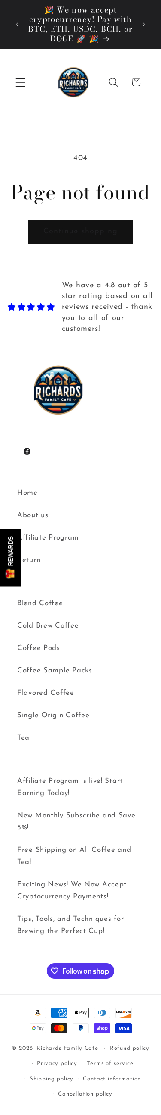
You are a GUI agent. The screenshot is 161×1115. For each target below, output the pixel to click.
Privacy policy (57, 1063)
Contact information (112, 1079)
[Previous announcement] (17, 24)
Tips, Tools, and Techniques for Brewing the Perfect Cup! (70, 925)
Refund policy (129, 1048)
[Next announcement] (143, 24)
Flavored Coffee (45, 693)
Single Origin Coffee (53, 715)
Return (28, 560)
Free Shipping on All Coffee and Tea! (74, 856)
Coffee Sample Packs (54, 670)
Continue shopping (80, 232)
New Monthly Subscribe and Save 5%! (76, 821)
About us (33, 515)
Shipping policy (52, 1079)
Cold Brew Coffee (48, 625)
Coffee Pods (38, 648)
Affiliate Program (48, 537)
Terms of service (110, 1063)
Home (27, 492)
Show (10, 557)
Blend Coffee (40, 603)
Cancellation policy (85, 1094)
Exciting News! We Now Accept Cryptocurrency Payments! (72, 890)
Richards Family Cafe (67, 1048)
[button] (20, 82)
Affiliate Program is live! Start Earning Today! (70, 787)
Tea (23, 737)
